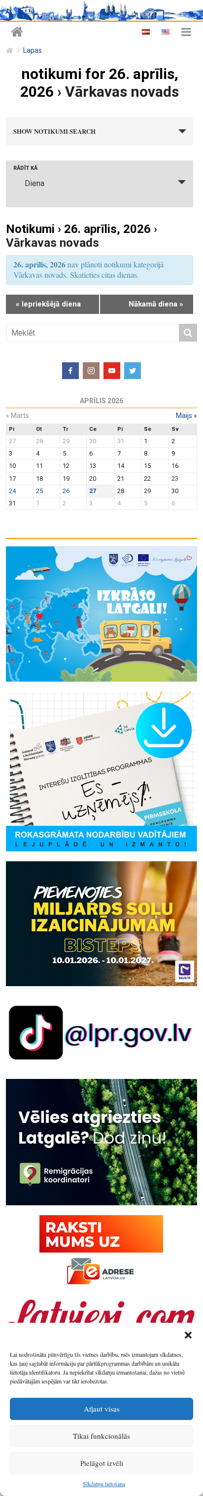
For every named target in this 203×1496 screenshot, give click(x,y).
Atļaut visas (102, 1409)
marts (17, 416)
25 (39, 491)
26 (66, 491)
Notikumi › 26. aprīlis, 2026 (78, 229)
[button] (188, 1335)
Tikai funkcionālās (101, 1436)
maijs (186, 416)
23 (174, 478)
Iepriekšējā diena (48, 304)
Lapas (32, 50)
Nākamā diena (156, 304)
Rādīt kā (25, 168)
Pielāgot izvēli (101, 1463)
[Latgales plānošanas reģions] (17, 32)
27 (92, 491)
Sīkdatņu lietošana (104, 1484)
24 (12, 491)
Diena (34, 183)
